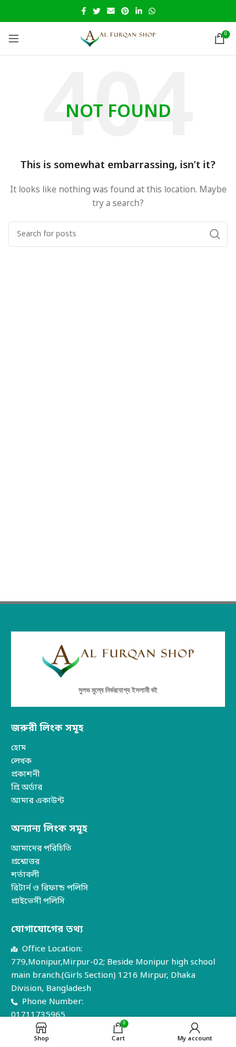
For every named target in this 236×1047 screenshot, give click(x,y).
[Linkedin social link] (138, 11)
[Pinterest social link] (125, 11)
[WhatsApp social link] (152, 11)
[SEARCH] (215, 234)
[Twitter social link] (96, 11)
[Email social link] (111, 11)
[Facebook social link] (83, 11)
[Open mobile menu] (14, 38)
